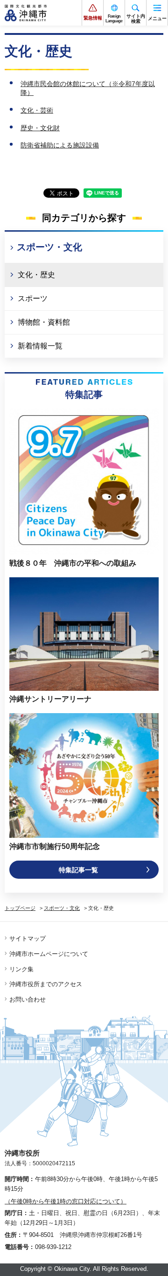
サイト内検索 (135, 18)
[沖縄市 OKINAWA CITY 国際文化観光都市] (26, 13)
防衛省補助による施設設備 (60, 145)
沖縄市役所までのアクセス (45, 984)
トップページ (20, 908)
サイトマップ (27, 938)
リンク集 (21, 969)
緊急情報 (93, 17)
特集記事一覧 (78, 870)
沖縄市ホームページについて (48, 953)
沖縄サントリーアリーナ (50, 699)
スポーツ (33, 298)
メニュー (157, 18)
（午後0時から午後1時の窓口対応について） (65, 1201)
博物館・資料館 (44, 322)
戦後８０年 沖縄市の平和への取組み (72, 563)
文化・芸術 (37, 110)
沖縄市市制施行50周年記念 (54, 846)
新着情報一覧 (40, 346)
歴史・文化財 (40, 128)
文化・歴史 (36, 275)
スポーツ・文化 (49, 247)
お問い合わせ (27, 999)
